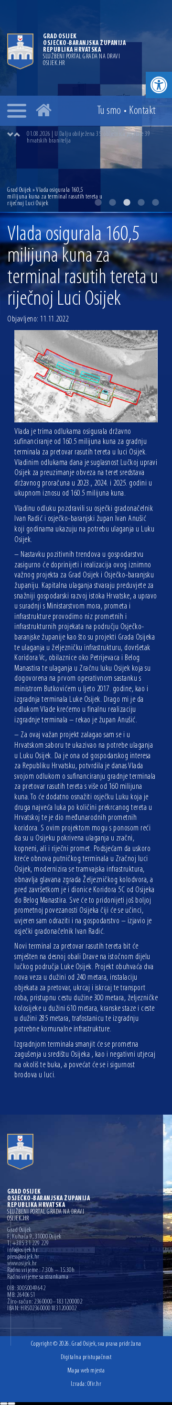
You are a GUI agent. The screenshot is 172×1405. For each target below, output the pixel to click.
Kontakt (142, 111)
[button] (159, 85)
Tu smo (109, 111)
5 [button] (155, 202)
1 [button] (98, 202)
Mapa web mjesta (86, 1370)
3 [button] (126, 202)
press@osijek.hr (23, 1257)
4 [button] (141, 202)
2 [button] (112, 202)
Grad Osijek (19, 190)
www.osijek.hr (22, 1264)
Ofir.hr (94, 1384)
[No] (11, 1403)
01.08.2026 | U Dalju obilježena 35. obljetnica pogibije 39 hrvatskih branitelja (88, 137)
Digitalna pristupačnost (86, 1357)
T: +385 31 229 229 (28, 1243)
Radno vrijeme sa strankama (37, 1277)
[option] (95, 138)
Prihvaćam (4, 1403)
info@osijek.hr (22, 1250)
